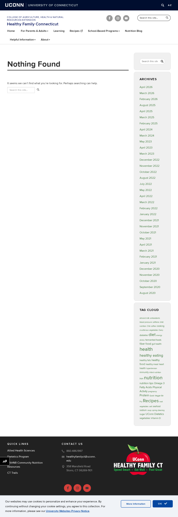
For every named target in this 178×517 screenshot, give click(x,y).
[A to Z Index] (169, 5)
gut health (156, 344)
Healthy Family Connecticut (32, 24)
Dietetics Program (18, 456)
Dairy (161, 330)
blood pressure (146, 322)
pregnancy (152, 391)
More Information (135, 503)
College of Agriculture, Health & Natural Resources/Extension (35, 18)
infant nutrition (155, 372)
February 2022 (148, 208)
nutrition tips (146, 383)
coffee (153, 326)
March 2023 (147, 153)
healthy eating (151, 355)
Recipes (75, 31)
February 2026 (148, 99)
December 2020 (150, 269)
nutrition (153, 378)
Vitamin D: (156, 418)
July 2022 (146, 184)
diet (152, 334)
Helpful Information (22, 39)
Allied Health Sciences (21, 450)
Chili (148, 326)
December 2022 (149, 160)
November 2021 (149, 226)
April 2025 (146, 111)
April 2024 (146, 129)
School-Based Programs (103, 31)
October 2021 (148, 232)
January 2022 (148, 214)
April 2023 (146, 147)
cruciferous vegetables (149, 330)
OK (160, 503)
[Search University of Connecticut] (162, 5)
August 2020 (148, 293)
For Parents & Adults (34, 31)
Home (11, 31)
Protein (144, 395)
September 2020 (150, 287)
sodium (143, 410)
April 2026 (146, 87)
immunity (144, 372)
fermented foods (153, 340)
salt (150, 406)
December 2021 (149, 220)
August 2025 (147, 105)
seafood (156, 406)
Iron (141, 378)
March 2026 (147, 93)
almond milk (144, 318)
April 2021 (146, 244)
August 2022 (147, 178)
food (148, 344)
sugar (142, 414)
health (146, 349)
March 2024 (147, 135)
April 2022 (146, 196)
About (44, 39)
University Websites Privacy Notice (67, 511)
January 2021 (148, 262)
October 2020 (148, 281)
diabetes (144, 335)
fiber (142, 343)
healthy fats (145, 360)
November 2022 (149, 166)
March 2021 (146, 251)
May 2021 (145, 238)
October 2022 (148, 172)
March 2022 (147, 202)
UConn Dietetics (155, 414)
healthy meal (152, 364)
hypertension (151, 368)
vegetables (145, 418)
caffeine (156, 322)
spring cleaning (158, 410)
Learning (59, 31)
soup (149, 410)
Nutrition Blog (133, 31)
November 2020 (150, 275)
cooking (160, 326)
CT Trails (12, 473)
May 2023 (146, 141)
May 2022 (146, 190)
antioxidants (155, 318)
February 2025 (148, 123)
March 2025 (147, 117)
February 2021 (148, 256)
